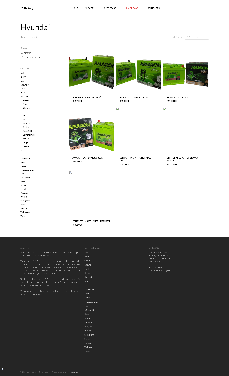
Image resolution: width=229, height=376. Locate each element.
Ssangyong (25, 200)
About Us (90, 8)
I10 (24, 115)
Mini (22, 173)
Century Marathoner (33, 57)
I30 (24, 119)
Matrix (26, 127)
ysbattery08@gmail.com (164, 270)
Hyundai (24, 96)
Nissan (23, 185)
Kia (21, 154)
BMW (23, 77)
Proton (23, 197)
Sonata (26, 138)
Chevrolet (24, 85)
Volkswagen (25, 212)
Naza (22, 181)
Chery (23, 81)
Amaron (27, 53)
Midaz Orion (74, 372)
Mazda (23, 166)
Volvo (23, 216)
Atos (25, 104)
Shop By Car (132, 8)
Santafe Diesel (29, 131)
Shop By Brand (109, 8)
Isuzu (22, 150)
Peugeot (24, 193)
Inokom (26, 123)
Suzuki (23, 204)
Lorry (22, 162)
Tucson (26, 146)
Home (75, 8)
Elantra (26, 108)
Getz (25, 111)
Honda (23, 92)
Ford (22, 88)
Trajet (25, 142)
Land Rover (25, 158)
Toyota (23, 208)
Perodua (24, 189)
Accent (26, 100)
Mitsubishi (25, 177)
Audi (22, 73)
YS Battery (26, 8)
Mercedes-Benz (27, 170)
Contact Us (153, 8)
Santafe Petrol (29, 135)
